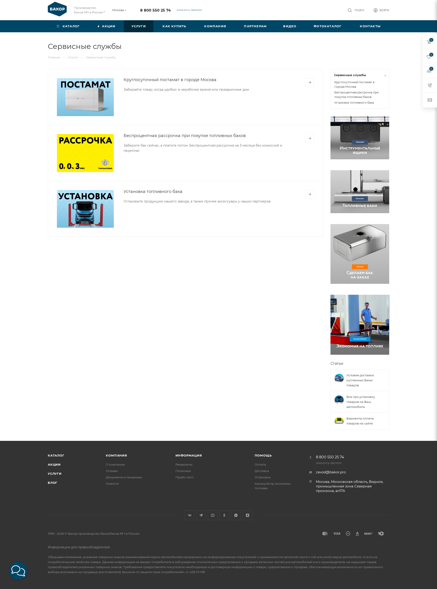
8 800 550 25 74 (155, 10)
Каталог (56, 455)
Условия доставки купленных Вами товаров (360, 380)
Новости (112, 483)
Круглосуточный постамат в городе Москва (170, 79)
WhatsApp (236, 515)
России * (98, 12)
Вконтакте (189, 515)
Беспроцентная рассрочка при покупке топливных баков (185, 135)
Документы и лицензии (124, 477)
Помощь (263, 455)
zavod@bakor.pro (331, 472)
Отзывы (112, 471)
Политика (183, 471)
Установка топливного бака (153, 191)
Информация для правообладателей (79, 547)
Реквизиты (183, 464)
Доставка (262, 471)
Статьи (336, 363)
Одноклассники (224, 515)
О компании (115, 464)
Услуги (55, 473)
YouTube (213, 515)
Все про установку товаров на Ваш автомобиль (360, 402)
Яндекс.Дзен (247, 515)
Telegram (201, 515)
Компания (116, 455)
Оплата (260, 464)
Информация (188, 455)
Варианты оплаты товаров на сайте (360, 421)
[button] (18, 571)
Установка (263, 477)
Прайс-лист (184, 477)
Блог (52, 482)
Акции (54, 464)
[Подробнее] (309, 82)
